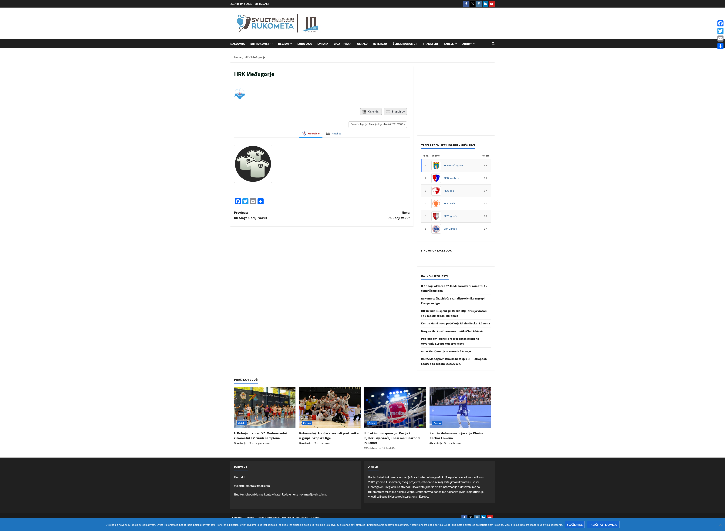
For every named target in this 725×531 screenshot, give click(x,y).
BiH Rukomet (260, 44)
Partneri (250, 517)
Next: (399, 215)
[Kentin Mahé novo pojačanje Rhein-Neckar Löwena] (460, 407)
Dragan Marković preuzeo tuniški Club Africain (452, 331)
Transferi (430, 44)
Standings (398, 111)
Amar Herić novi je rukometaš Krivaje (446, 351)
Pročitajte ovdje (603, 524)
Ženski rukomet (405, 44)
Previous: (250, 215)
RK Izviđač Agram (453, 165)
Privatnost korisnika (295, 517)
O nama (237, 517)
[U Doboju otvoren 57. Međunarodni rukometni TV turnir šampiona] (264, 407)
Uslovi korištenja (269, 517)
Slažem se (575, 524)
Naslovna (237, 44)
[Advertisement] (426, 23)
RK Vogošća (450, 216)
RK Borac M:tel (452, 178)
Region (283, 44)
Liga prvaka (342, 44)
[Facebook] (720, 23)
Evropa (322, 44)
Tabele (449, 44)
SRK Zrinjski (450, 228)
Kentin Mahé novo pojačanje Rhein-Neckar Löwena (455, 323)
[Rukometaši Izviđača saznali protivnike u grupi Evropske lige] (330, 407)
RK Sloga (449, 190)
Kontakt (316, 517)
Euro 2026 (304, 44)
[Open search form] (493, 43)
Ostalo (362, 44)
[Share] (720, 46)
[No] (720, 524)
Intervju (380, 44)
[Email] (720, 38)
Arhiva (467, 44)
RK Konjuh (449, 203)
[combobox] (378, 124)
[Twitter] (720, 31)
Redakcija (241, 443)
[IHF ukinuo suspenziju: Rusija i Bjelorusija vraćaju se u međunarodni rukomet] (395, 407)
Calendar (374, 111)
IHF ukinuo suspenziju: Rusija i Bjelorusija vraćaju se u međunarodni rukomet (392, 438)
